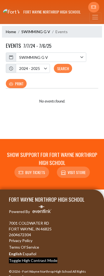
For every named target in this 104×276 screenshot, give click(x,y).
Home (11, 31)
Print (19, 83)
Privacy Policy (20, 240)
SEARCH (63, 68)
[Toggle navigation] (95, 17)
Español (29, 253)
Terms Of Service (24, 247)
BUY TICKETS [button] (35, 172)
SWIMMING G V (35, 31)
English (15, 253)
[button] (93, 7)
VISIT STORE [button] (77, 172)
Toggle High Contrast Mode (33, 260)
